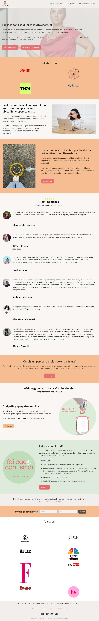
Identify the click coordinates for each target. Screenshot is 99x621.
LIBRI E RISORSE (83, 4)
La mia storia (36, 608)
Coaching (50, 608)
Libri (65, 608)
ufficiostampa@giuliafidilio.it (49, 501)
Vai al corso (8, 426)
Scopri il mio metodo (10, 47)
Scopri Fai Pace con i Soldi (31, 47)
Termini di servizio (38, 619)
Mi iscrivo (82, 511)
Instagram (17, 249)
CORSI (52, 4)
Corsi (44, 608)
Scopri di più (49, 376)
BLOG (93, 4)
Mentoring (59, 608)
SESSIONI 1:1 (61, 4)
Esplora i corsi (47, 181)
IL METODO (72, 4)
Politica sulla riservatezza (58, 619)
